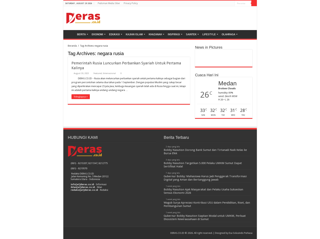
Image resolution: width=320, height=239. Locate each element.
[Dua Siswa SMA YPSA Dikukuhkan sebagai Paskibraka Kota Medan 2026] (223, 59)
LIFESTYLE (209, 34)
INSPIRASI (174, 34)
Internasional (109, 73)
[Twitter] (232, 3)
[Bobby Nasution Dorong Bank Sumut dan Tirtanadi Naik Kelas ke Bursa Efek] (206, 53)
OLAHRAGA (228, 34)
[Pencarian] (254, 3)
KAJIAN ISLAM (134, 34)
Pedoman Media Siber (109, 3)
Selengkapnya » (81, 96)
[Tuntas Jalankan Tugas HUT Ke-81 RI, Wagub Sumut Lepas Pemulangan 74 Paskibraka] (223, 63)
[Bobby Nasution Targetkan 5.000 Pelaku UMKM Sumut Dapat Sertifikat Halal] (223, 53)
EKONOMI (97, 34)
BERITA (81, 34)
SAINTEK (191, 34)
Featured (98, 73)
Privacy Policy (131, 3)
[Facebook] (228, 3)
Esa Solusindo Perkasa (240, 233)
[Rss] (225, 3)
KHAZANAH (155, 34)
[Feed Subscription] (189, 53)
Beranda (70, 34)
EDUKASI (114, 34)
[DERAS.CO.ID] (83, 17)
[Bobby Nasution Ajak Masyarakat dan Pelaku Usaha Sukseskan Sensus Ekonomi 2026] (206, 56)
